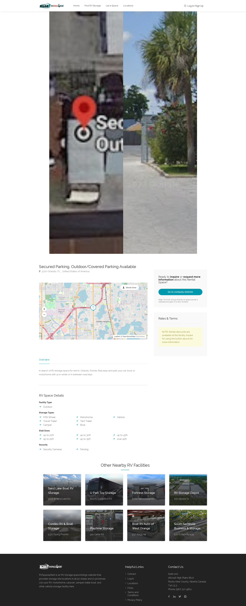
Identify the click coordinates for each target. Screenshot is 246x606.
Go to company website (180, 292)
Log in (130, 578)
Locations (128, 5)
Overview (44, 359)
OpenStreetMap (129, 336)
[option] (86, 132)
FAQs (130, 588)
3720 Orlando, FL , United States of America (65, 271)
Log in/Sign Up (195, 6)
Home (76, 5)
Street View (131, 288)
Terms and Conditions (133, 594)
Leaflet (117, 336)
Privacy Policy (134, 600)
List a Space (112, 5)
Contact (131, 574)
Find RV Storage (93, 5)
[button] (44, 309)
